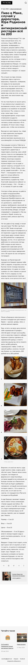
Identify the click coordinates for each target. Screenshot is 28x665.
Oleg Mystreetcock (15, 9)
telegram (16, 658)
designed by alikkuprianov (14, 661)
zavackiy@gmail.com (6, 658)
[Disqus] (14, 605)
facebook (22, 658)
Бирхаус (4, 240)
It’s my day (7, 3)
